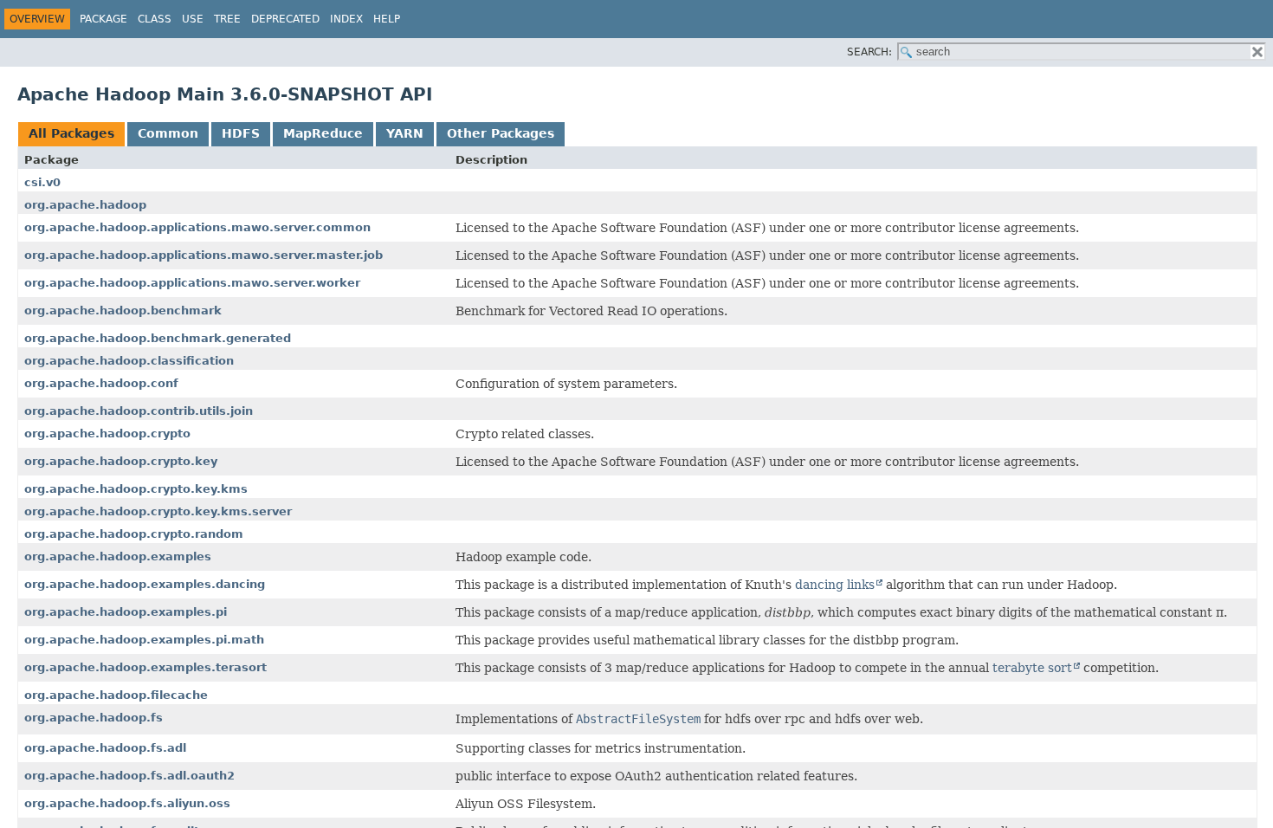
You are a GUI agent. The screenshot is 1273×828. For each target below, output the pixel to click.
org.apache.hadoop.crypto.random (133, 533)
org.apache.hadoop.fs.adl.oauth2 (129, 775)
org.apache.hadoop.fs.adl (105, 747)
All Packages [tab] (71, 133)
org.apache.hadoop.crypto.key (120, 461)
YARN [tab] (404, 133)
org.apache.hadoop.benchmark (123, 310)
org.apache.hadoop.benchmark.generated (157, 338)
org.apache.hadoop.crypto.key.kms (136, 488)
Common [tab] (168, 133)
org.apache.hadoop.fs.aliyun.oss (127, 803)
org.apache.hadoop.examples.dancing (144, 584)
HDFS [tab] (241, 133)
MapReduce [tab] (323, 133)
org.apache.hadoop (85, 204)
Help (386, 19)
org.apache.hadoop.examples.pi (125, 611)
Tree (227, 19)
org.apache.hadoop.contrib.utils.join (138, 410)
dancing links (835, 585)
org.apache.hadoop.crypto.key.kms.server (158, 511)
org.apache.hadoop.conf (101, 383)
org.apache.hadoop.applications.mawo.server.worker (192, 282)
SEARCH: (869, 52)
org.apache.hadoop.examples (117, 556)
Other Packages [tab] (500, 133)
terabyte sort (1032, 668)
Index (346, 19)
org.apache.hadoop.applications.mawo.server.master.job (203, 255)
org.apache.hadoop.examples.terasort (145, 667)
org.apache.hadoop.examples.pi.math (144, 639)
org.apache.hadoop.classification (129, 360)
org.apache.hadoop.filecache (116, 695)
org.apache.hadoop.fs (93, 717)
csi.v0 (42, 182)
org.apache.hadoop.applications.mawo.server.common (197, 227)
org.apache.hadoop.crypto (107, 433)
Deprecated (285, 19)
